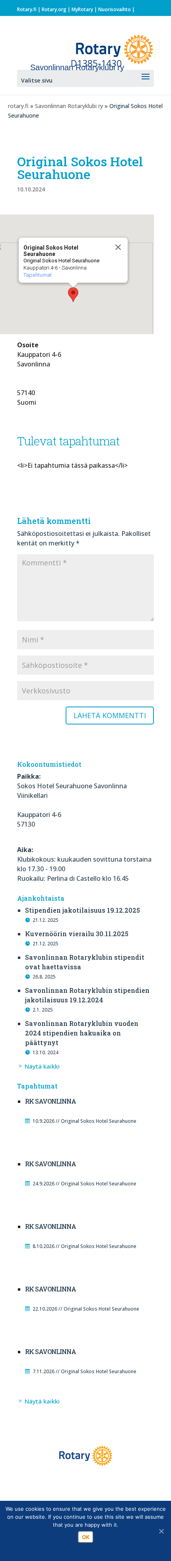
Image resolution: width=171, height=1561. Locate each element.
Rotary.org (54, 9)
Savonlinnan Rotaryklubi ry (69, 106)
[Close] (118, 247)
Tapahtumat (37, 275)
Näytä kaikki (42, 1066)
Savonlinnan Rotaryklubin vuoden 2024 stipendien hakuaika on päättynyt (81, 1033)
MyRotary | (85, 9)
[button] (73, 294)
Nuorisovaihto (114, 9)
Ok (85, 1537)
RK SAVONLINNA (50, 1101)
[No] (161, 1531)
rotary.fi (18, 106)
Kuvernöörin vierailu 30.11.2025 (76, 933)
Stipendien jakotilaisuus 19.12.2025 (82, 910)
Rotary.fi (27, 9)
